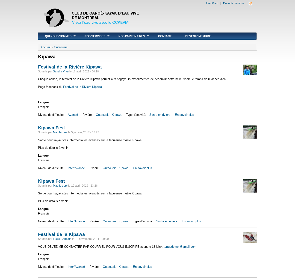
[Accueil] (91, 30)
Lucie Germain (62, 239)
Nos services (91, 36)
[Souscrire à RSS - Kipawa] (250, 4)
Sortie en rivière (159, 114)
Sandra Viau (61, 71)
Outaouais (61, 47)
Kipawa (116, 114)
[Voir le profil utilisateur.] (250, 74)
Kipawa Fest (51, 127)
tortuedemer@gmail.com (180, 246)
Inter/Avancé (76, 168)
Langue (43, 102)
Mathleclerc (60, 132)
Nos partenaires (128, 36)
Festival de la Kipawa (61, 234)
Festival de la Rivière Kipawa (70, 66)
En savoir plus (184, 114)
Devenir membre (233, 3)
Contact (164, 36)
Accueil (45, 47)
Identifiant (212, 3)
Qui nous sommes (54, 36)
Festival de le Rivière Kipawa (82, 87)
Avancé (73, 114)
